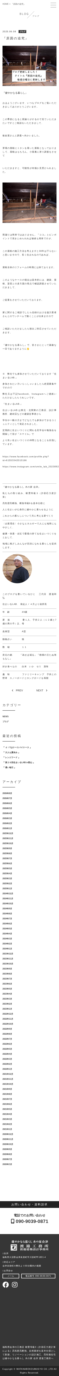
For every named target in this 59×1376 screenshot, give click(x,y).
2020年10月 (8, 1144)
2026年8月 (7, 793)
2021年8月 (7, 1094)
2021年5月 (7, 1109)
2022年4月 (7, 1054)
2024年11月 (8, 898)
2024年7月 (7, 918)
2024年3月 (7, 938)
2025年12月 (8, 833)
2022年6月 (7, 1044)
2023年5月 (7, 989)
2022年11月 (8, 1019)
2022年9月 (7, 1029)
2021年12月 (8, 1074)
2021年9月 (7, 1089)
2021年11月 (8, 1079)
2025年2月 (7, 883)
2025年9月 (7, 848)
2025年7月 (7, 858)
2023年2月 (7, 1004)
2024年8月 (7, 913)
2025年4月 (7, 873)
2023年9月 (7, 969)
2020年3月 (7, 1164)
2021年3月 (7, 1119)
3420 (17, 460)
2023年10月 (8, 964)
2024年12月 (8, 893)
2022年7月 (7, 1039)
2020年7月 (7, 1159)
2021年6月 (7, 1104)
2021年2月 (7, 1124)
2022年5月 (7, 1049)
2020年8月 (7, 1154)
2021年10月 (8, 1084)
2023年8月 (7, 974)
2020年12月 (8, 1134)
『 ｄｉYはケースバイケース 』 (17, 747)
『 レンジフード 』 (11, 757)
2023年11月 (8, 959)
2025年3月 (7, 878)
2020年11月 (8, 1139)
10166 (23, 460)
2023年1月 (7, 1009)
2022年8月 (7, 1034)
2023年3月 (7, 999)
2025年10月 (8, 843)
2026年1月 (7, 828)
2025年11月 (8, 838)
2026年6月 (7, 803)
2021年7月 (7, 1099)
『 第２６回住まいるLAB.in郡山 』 (19, 762)
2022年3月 (7, 1059)
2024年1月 (7, 949)
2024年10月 (8, 903)
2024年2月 (7, 944)
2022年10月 (8, 1024)
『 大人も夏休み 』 (11, 752)
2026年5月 (7, 808)
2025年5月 (7, 868)
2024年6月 (7, 923)
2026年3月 (7, 818)
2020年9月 (7, 1149)
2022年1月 (7, 1069)
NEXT (39, 690)
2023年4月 (7, 994)
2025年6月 (7, 863)
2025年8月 (7, 853)
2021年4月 (7, 1114)
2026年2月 (7, 823)
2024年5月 (7, 928)
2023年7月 (7, 979)
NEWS (6, 716)
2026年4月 (7, 813)
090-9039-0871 (31, 1221)
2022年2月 (7, 1064)
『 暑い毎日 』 (9, 767)
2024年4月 (7, 933)
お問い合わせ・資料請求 (29, 1204)
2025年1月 (7, 888)
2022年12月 (8, 1014)
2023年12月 (8, 954)
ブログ (22, 31)
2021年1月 (7, 1129)
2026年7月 (7, 798)
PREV (19, 690)
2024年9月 (7, 908)
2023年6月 (7, 984)
